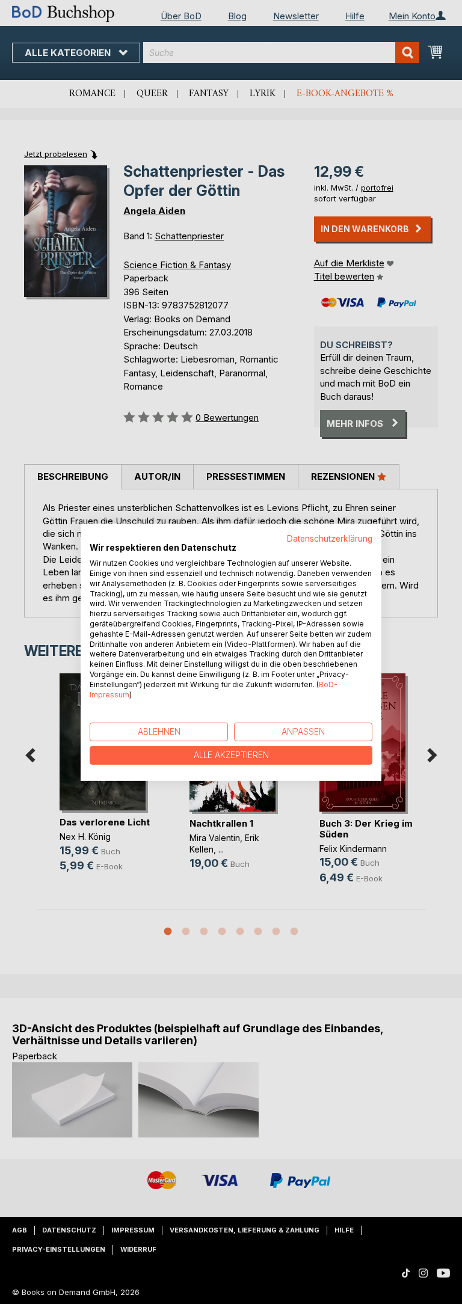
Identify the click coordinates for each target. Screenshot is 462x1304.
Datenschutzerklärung (329, 538)
